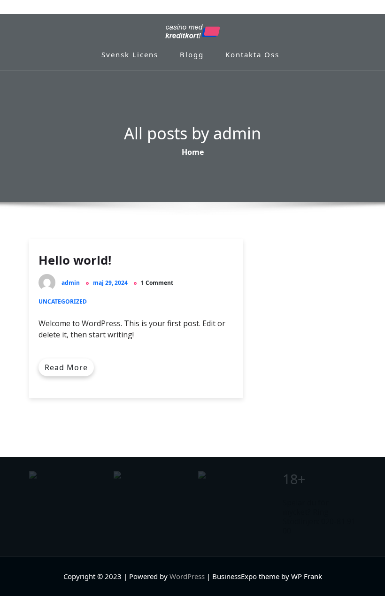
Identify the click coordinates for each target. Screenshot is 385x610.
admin (71, 283)
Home (193, 152)
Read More (66, 367)
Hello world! (74, 260)
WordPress (187, 576)
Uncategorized (62, 301)
